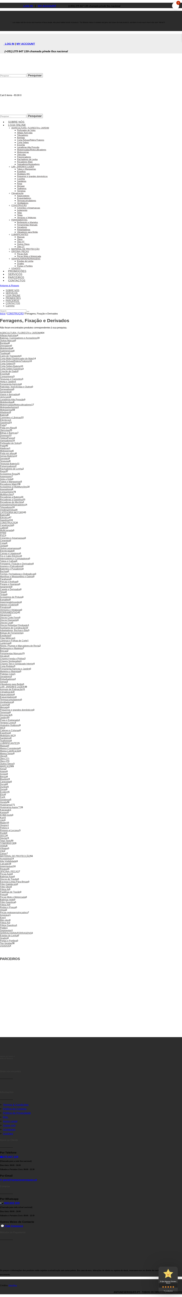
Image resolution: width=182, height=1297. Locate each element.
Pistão (3, 928)
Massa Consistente (9, 748)
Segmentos (6, 930)
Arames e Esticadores (11, 566)
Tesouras (4, 461)
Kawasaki (5, 810)
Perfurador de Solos (10, 443)
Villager (4, 848)
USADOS (5, 946)
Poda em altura (7, 453)
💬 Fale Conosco (12, 1225)
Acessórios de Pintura (11, 597)
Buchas (4, 571)
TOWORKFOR (7, 843)
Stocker (4, 838)
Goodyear (5, 799)
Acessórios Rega (8, 474)
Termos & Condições (16, 1104)
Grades (3, 938)
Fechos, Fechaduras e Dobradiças (17, 574)
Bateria (3, 415)
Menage (4, 707)
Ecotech (4, 792)
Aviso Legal (10, 1121)
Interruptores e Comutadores (14, 558)
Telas (2, 592)
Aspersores (6, 476)
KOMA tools (6, 815)
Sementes (5, 392)
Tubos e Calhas (8, 561)
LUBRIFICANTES (9, 743)
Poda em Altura (7, 428)
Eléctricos (5, 420)
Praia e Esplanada (9, 720)
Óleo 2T (4, 758)
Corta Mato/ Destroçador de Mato (16, 358)
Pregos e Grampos (9, 584)
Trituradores (6, 507)
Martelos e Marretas (10, 671)
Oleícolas (5, 430)
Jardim (3, 717)
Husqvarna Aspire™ (10, 807)
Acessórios (5, 858)
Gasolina (4, 422)
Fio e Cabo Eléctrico (10, 556)
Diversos (4, 435)
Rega (3, 471)
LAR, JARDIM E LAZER (12, 687)
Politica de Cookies (15, 1108)
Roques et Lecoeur (9, 830)
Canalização (6, 525)
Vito (2, 851)
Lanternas (5, 643)
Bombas (4, 343)
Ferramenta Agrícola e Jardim (15, 669)
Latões (3, 528)
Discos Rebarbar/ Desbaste (14, 625)
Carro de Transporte (10, 356)
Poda (2, 425)
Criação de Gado (8, 371)
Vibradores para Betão (11, 684)
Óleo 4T (4, 761)
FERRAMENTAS (8, 612)
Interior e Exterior (8, 605)
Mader (3, 823)
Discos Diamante (8, 620)
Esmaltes (4, 599)
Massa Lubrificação (10, 751)
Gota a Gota (6, 479)
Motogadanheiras (9, 407)
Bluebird (4, 779)
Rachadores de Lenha (11, 469)
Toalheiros (5, 740)
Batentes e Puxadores (11, 569)
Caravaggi (5, 782)
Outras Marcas (7, 340)
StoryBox (12, 1285)
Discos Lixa (6, 622)
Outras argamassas (10, 548)
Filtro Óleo (5, 887)
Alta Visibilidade (8, 861)
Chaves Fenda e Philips (12, 658)
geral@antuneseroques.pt (20, 1179)
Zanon (3, 853)
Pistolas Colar (7, 674)
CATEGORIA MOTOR (11, 512)
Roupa (3, 869)
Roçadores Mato (8, 484)
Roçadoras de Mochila (11, 502)
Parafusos (5, 579)
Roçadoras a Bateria (10, 497)
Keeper (3, 812)
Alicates (4, 656)
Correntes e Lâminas (10, 417)
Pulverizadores (7, 466)
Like (2, 820)
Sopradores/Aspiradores (12, 505)
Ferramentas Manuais (11, 653)
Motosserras (6, 410)
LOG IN (28, 5)
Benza (3, 776)
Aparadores (6, 489)
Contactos (9, 1129)
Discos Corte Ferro (9, 617)
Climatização (6, 692)
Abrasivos (5, 615)
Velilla (3, 846)
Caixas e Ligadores (10, 553)
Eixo (2, 917)
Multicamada (6, 530)
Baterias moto (7, 899)
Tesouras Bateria (8, 463)
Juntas (3, 546)
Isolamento (5, 587)
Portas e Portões (8, 941)
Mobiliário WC (7, 735)
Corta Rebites (7, 666)
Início (2, 313)
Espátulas (5, 635)
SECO (3, 835)
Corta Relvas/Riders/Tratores (14, 361)
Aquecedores (7, 694)
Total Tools (5, 840)
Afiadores (5, 412)
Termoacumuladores (10, 699)
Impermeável (6, 866)
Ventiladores (6, 702)
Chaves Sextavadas (10, 661)
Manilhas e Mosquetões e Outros (16, 576)
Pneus (3, 894)
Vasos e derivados (9, 394)
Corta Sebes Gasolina (11, 369)
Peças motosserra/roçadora (14, 912)
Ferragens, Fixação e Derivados (16, 564)
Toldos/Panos (7, 438)
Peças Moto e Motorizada (13, 897)
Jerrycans (5, 397)
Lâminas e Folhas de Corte (13, 640)
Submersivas (6, 351)
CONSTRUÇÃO (15, 313)
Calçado (4, 864)
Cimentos (5, 540)
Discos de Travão (9, 879)
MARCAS (5, 766)
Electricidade (6, 551)
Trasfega (4, 353)
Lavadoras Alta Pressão (12, 399)
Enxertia (4, 374)
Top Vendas (6, 943)
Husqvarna (5, 805)
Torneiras (4, 712)
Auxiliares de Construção (12, 628)
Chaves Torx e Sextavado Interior (16, 664)
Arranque (4, 915)
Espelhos (5, 733)
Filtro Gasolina (7, 902)
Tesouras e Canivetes (11, 379)
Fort (2, 797)
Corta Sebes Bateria (10, 366)
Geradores (5, 676)
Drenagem (5, 346)
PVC (2, 535)
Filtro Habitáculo (8, 884)
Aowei (3, 771)
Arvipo (3, 774)
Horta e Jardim (7, 381)
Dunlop (3, 787)
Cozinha (4, 705)
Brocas (3, 651)
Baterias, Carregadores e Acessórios (18, 338)
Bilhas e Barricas (8, 433)
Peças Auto (6, 874)
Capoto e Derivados (10, 589)
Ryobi (3, 833)
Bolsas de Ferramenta (11, 633)
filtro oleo (4, 920)
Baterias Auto (7, 876)
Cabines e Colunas (9, 730)
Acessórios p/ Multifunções (13, 487)
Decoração (5, 715)
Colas (3, 543)
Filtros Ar (4, 889)
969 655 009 (12, 1203)
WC (2, 728)
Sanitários (5, 738)
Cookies (8, 1133)
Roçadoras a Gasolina (11, 499)
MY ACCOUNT (47, 5)
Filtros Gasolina (8, 925)
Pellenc (4, 828)
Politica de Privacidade (17, 1112)
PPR (2, 533)
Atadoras (4, 448)
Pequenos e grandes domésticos (16, 710)
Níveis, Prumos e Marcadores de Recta (19, 646)
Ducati (3, 784)
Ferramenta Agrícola (10, 384)
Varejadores (6, 440)
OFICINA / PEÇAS (9, 871)
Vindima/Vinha (7, 510)
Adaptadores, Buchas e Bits (14, 630)
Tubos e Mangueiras (10, 481)
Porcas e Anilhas (8, 581)
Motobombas (6, 402)
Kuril (2, 817)
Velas (3, 910)
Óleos (3, 756)
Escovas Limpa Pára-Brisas (14, 882)
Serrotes (4, 458)
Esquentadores (7, 697)
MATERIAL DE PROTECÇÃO (15, 856)
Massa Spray (6, 753)
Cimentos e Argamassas (12, 538)
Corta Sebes (6, 363)
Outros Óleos (6, 764)
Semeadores (6, 389)
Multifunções (6, 494)
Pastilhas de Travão (10, 892)
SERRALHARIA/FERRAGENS (16, 933)
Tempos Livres (7, 723)
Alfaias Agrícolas (8, 335)
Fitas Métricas (7, 638)
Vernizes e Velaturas (10, 610)
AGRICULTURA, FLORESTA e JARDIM (20, 333)
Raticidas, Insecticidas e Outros (16, 387)
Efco (2, 794)
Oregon (4, 825)
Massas (4, 746)
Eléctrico (4, 517)
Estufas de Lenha (9, 935)
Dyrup (3, 789)
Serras (3, 681)
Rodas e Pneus (8, 907)
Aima (2, 769)
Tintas (3, 594)
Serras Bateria (7, 456)
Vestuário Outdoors (9, 725)
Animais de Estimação (11, 689)
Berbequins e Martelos (11, 648)
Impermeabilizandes (10, 602)
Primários (5, 607)
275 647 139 (10, 1156)
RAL (5, 1117)
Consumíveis (6, 376)
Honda (3, 802)
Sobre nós (9, 1125)
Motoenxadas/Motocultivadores (15, 405)
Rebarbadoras (7, 679)
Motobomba (6, 348)
